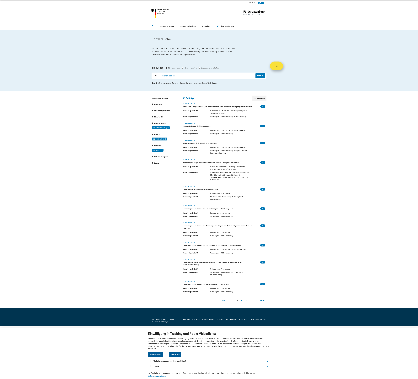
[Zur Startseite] (249, 13)
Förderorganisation (190, 68)
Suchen (260, 75)
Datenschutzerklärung (157, 375)
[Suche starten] (217, 26)
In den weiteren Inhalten (210, 68)
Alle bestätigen (175, 354)
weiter (262, 300)
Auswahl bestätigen (155, 354)
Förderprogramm (174, 68)
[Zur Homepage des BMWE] (160, 13)
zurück (222, 300)
